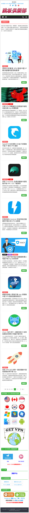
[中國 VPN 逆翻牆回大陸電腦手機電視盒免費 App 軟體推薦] (14, 88)
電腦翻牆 (4, 254)
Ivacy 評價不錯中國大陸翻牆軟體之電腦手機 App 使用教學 (14, 258)
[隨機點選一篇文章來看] (26, 16)
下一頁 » (22, 389)
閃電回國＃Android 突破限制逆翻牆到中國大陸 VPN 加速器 (14, 220)
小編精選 (10, 104)
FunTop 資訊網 (6, 484)
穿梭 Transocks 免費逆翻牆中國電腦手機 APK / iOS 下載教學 (14, 182)
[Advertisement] (14, 40)
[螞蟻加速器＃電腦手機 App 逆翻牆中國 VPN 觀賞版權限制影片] (14, 276)
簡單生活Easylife (17, 481)
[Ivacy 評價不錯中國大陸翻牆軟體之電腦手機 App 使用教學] (14, 239)
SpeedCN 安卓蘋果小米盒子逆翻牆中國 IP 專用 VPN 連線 (14, 145)
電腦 (8, 461)
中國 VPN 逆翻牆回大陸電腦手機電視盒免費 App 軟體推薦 (14, 107)
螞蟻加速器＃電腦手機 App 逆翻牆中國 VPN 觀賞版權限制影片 (14, 295)
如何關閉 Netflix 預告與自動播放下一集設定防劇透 (12, 3)
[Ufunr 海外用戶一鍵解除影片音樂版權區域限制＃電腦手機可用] (14, 314)
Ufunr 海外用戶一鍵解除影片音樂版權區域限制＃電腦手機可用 (14, 333)
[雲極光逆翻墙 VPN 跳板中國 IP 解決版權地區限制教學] (14, 50)
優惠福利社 (6, 481)
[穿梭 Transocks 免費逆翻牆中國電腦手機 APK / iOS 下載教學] (14, 163)
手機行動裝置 (21, 461)
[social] (10, 5)
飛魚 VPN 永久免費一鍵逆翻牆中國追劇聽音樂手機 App (14, 371)
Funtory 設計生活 (18, 484)
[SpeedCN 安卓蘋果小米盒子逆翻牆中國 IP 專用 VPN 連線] (14, 126)
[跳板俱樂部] (14, 8)
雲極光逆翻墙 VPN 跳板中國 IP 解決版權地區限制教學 (14, 69)
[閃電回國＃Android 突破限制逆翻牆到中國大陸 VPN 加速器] (14, 201)
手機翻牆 (9, 254)
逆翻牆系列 (5, 66)
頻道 (16, 500)
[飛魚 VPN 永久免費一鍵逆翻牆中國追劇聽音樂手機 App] (14, 351)
